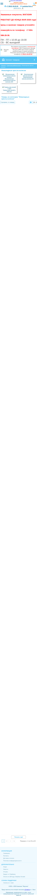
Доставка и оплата (8, 858)
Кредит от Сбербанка (9, 874)
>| (14, 841)
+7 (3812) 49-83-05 (12, 6)
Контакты (6, 856)
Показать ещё (18, 837)
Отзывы (5, 871)
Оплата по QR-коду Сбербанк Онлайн (14, 876)
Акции (5, 867)
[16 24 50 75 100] (35, 102)
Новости (5, 869)
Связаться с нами (8, 883)
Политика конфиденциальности (12, 860)
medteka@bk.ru (27, 6)
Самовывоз (6, 853)
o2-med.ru (27, 889)
